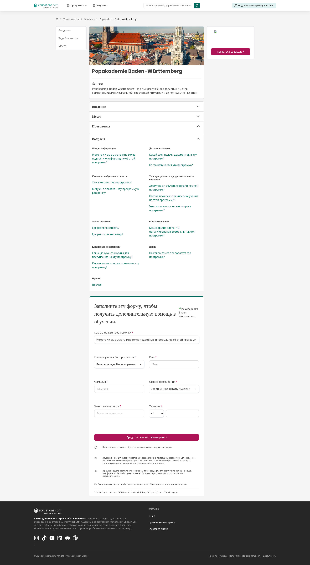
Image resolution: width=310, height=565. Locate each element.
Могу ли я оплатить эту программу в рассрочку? (115, 191)
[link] (117, 19)
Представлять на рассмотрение (146, 437)
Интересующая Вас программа (115, 357)
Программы (77, 5)
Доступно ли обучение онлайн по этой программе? (173, 187)
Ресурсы (101, 5)
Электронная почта (107, 406)
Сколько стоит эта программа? (112, 182)
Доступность (269, 555)
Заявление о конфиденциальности (168, 484)
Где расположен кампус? (107, 234)
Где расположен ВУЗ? (105, 228)
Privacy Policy (146, 492)
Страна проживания (163, 382)
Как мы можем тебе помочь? (113, 332)
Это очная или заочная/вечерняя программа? (170, 208)
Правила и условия (218, 555)
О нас (152, 515)
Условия (138, 484)
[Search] (197, 5)
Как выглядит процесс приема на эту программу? (115, 265)
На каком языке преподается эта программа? (170, 255)
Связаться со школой (230, 51)
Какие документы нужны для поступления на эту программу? (112, 255)
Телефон (155, 406)
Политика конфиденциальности (245, 555)
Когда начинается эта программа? (171, 165)
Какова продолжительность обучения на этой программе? (173, 198)
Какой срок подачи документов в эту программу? (173, 156)
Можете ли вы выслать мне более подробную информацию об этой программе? (113, 158)
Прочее (97, 284)
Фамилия (101, 382)
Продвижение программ (162, 522)
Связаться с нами (158, 528)
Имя (153, 357)
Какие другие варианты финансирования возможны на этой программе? (172, 231)
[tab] (71, 30)
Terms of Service (164, 492)
